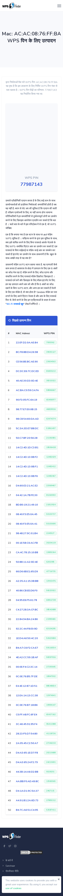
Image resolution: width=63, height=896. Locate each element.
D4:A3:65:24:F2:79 (27, 762)
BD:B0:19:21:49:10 (27, 504)
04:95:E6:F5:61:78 (26, 600)
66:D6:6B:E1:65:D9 (27, 571)
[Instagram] (15, 845)
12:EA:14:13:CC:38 (27, 695)
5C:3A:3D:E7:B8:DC (27, 428)
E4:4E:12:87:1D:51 (26, 686)
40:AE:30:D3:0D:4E (27, 380)
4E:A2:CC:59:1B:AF (27, 657)
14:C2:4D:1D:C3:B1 (27, 447)
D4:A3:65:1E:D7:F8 (27, 752)
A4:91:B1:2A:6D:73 (27, 800)
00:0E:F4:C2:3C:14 (26, 667)
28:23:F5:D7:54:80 (26, 733)
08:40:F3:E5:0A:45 (26, 514)
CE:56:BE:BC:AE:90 (27, 361)
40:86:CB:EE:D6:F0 (26, 590)
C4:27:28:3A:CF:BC (27, 609)
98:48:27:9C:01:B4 (27, 533)
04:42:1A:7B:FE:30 (26, 495)
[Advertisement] (23, 140)
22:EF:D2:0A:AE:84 (27, 342)
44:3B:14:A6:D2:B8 (27, 772)
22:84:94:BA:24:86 (27, 619)
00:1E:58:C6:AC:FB (27, 543)
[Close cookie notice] (58, 879)
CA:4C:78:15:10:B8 (27, 552)
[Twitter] (9, 845)
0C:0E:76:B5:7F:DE (26, 676)
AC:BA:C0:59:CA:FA (27, 390)
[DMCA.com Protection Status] (31, 852)
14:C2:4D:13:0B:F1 (27, 466)
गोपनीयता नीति (12, 871)
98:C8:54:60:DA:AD (27, 419)
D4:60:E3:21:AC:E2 (27, 485)
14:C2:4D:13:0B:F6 (27, 476)
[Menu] (58, 6)
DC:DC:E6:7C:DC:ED (27, 371)
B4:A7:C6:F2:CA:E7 (27, 648)
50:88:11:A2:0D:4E (27, 562)
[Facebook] (4, 845)
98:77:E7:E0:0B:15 (26, 409)
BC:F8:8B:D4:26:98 (27, 352)
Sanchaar (10, 866)
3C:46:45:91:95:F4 (26, 724)
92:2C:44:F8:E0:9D (26, 628)
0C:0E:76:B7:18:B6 (27, 705)
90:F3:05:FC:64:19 (26, 400)
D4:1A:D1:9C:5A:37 (27, 791)
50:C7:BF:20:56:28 (26, 438)
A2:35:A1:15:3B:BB (27, 581)
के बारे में (9, 860)
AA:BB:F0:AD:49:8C (27, 781)
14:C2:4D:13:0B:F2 (27, 457)
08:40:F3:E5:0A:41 (26, 524)
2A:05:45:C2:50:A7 (27, 743)
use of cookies (13, 888)
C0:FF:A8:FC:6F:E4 (26, 714)
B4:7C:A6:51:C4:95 (27, 810)
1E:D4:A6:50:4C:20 (27, 638)
